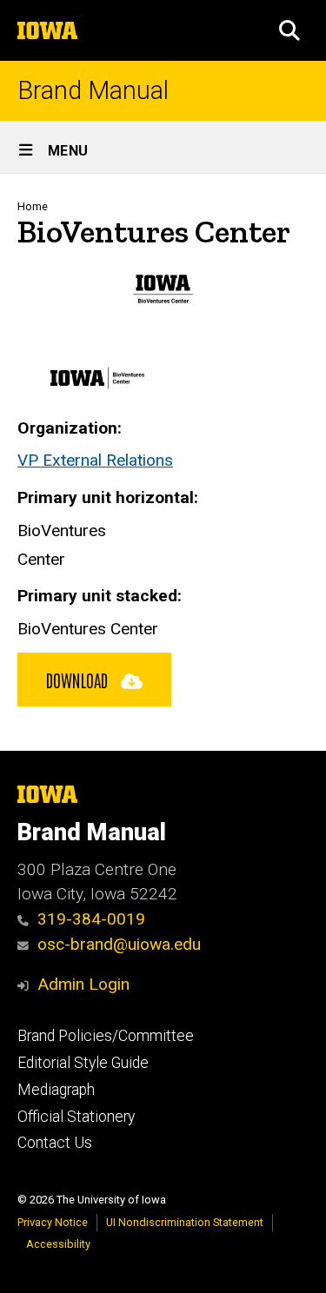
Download (79, 679)
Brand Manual (93, 90)
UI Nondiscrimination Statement (184, 1222)
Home (32, 206)
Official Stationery (76, 1116)
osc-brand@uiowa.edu (119, 944)
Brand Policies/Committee (105, 1035)
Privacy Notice (52, 1222)
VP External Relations (95, 460)
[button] (289, 30)
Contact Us (54, 1142)
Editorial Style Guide (83, 1062)
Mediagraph (56, 1089)
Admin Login (83, 984)
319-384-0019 (91, 919)
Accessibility (58, 1243)
